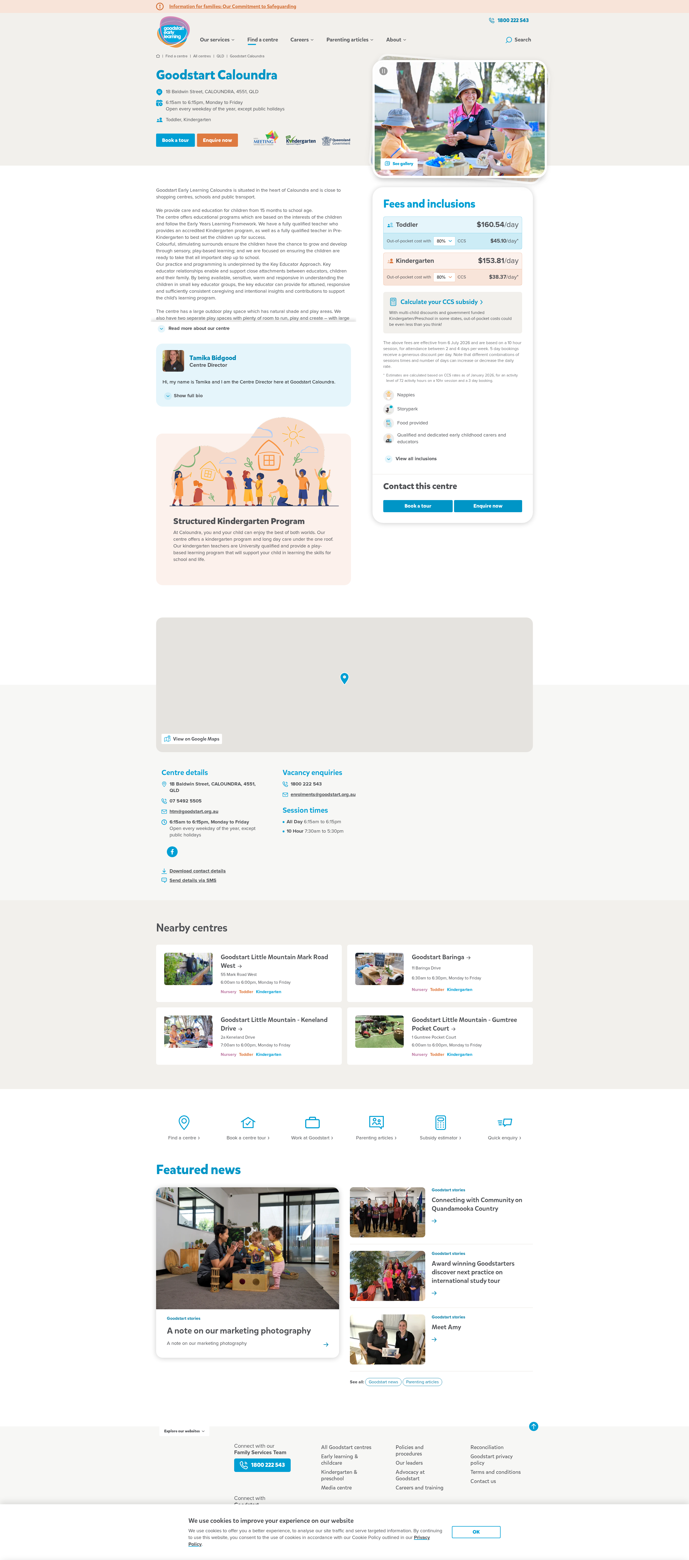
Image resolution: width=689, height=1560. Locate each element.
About (393, 40)
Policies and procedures (410, 1450)
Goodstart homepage (175, 31)
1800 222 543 (513, 20)
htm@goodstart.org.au (194, 811)
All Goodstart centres (346, 1447)
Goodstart (439, 957)
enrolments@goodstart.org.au (323, 794)
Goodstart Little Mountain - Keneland (274, 1024)
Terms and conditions (495, 1472)
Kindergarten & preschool (339, 1475)
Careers (299, 40)
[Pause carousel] (383, 71)
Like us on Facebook (172, 851)
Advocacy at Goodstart (410, 1475)
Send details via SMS (193, 880)
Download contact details (198, 871)
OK (476, 1531)
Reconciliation (487, 1447)
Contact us (483, 1481)
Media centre (336, 1487)
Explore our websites (182, 1431)
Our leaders (409, 1463)
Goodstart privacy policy (491, 1460)
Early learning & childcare (339, 1460)
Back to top (533, 1426)
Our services (215, 40)
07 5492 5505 (186, 801)
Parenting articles (347, 40)
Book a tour (175, 140)
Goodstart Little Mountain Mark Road (274, 961)
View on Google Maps (196, 739)
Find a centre (262, 39)
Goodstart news (383, 1382)
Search (523, 39)
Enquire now (217, 140)
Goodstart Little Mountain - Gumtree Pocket (464, 1024)
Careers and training (420, 1487)
